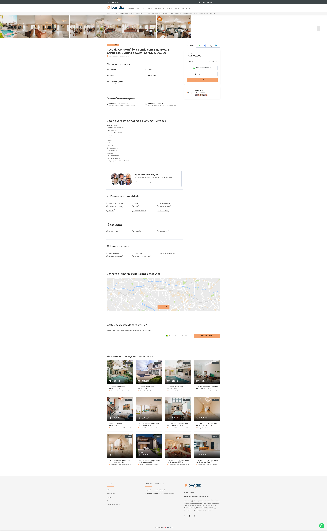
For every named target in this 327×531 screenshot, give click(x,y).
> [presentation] (318, 29)
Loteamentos (159, 8)
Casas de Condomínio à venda (123, 13)
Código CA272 (113, 45)
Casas (109, 497)
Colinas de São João (152, 13)
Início (108, 13)
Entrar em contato (207, 335)
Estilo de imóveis (133, 8)
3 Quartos (165, 13)
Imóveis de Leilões (173, 8)
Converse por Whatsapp (203, 67)
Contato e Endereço (113, 504)
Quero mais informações (202, 80)
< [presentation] (8, 29)
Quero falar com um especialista (146, 182)
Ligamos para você (203, 74)
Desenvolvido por (159, 527)
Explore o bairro (163, 307)
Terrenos (109, 501)
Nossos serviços (185, 8)
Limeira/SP (139, 13)
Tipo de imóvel (147, 8)
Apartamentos (111, 493)
